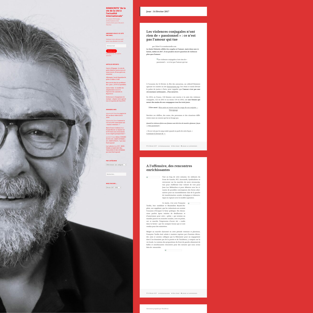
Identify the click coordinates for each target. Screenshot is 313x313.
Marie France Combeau (113, 128)
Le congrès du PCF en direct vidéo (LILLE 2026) (116, 115)
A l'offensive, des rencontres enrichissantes (169, 168)
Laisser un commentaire (189, 146)
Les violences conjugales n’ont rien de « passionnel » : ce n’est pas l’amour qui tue (171, 35)
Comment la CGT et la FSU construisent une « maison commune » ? (115, 122)
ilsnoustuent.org (173, 87)
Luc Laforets (110, 146)
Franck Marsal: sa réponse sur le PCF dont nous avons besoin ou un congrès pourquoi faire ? (115, 132)
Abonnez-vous (111, 51)
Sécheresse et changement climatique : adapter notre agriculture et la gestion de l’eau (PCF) (116, 99)
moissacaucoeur (165, 146)
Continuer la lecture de (156, 134)
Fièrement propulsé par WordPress (157, 309)
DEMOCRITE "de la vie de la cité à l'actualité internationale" (116, 12)
